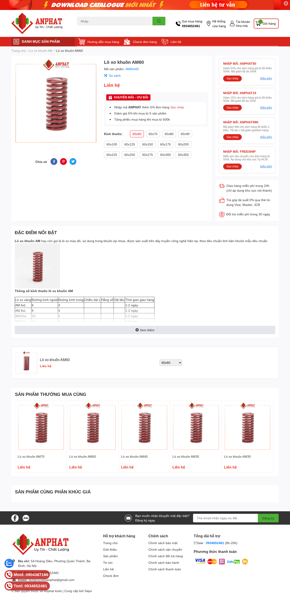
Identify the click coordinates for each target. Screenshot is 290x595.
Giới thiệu (110, 549)
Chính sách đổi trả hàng (165, 556)
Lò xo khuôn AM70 (31, 456)
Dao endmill (84, 28)
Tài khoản (243, 22)
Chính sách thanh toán (164, 569)
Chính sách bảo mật (162, 543)
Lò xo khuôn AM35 (185, 456)
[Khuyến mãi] (145, 5)
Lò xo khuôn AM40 (134, 456)
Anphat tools (53, 591)
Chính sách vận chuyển (165, 549)
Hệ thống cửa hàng (219, 23)
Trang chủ (110, 543)
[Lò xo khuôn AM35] (196, 426)
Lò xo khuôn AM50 (82, 456)
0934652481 (191, 26)
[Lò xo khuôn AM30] (247, 426)
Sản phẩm (110, 556)
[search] (158, 21)
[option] (56, 101)
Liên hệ (176, 42)
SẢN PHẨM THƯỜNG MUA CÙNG (50, 394)
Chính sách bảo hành (163, 562)
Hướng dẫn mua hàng (103, 42)
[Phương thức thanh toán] (221, 561)
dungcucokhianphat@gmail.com (52, 580)
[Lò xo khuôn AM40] (144, 426)
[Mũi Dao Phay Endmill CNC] (39, 23)
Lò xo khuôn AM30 (237, 456)
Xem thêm (147, 330)
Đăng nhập (242, 25)
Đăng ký (268, 518)
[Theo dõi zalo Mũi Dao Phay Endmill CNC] (25, 517)
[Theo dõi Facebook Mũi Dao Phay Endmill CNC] (15, 517)
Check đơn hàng (145, 42)
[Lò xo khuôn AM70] (41, 426)
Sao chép (177, 107)
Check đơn (111, 576)
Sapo (88, 591)
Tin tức (108, 562)
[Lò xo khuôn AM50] (93, 426)
